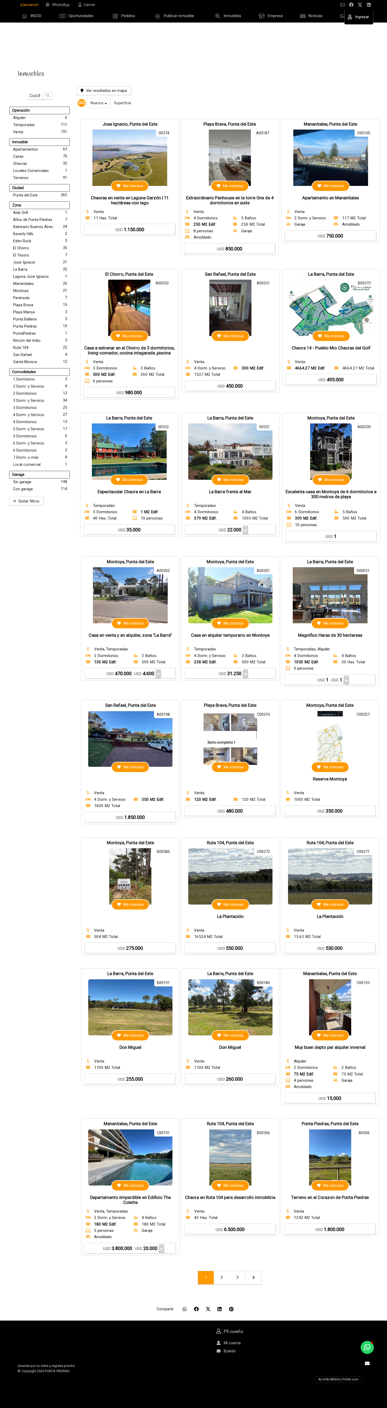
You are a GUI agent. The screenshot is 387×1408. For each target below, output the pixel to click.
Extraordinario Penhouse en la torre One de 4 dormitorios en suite (230, 200)
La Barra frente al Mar (230, 491)
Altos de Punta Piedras (40, 219)
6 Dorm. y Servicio (40, 443)
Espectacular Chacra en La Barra (129, 491)
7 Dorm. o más (40, 457)
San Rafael (40, 354)
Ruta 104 (40, 347)
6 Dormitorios (40, 450)
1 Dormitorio (40, 379)
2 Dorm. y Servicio (40, 386)
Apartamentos (40, 149)
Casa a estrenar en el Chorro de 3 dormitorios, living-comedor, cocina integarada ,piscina (129, 350)
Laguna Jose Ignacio (40, 276)
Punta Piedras (40, 326)
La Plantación (230, 916)
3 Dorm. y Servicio (40, 400)
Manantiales (40, 283)
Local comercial (40, 464)
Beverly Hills (40, 233)
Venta (40, 132)
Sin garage (40, 482)
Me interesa (133, 186)
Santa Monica (40, 361)
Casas (40, 156)
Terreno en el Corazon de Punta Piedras (330, 1197)
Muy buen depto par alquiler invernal (330, 1047)
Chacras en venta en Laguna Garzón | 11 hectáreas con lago (130, 200)
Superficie (122, 103)
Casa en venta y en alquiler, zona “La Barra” (130, 635)
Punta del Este (40, 195)
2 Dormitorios (40, 393)
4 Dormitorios (40, 421)
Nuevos (98, 103)
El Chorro (40, 248)
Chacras (40, 163)
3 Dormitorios (40, 407)
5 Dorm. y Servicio (40, 429)
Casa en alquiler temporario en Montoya (230, 635)
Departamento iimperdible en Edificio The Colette (130, 1200)
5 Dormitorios (40, 436)
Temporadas (40, 124)
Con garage (40, 489)
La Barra (40, 269)
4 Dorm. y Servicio (40, 414)
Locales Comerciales (40, 170)
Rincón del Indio (40, 340)
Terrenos (40, 177)
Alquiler (40, 117)
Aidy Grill (40, 212)
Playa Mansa (40, 312)
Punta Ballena (40, 319)
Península (40, 297)
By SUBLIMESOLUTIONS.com (339, 1379)
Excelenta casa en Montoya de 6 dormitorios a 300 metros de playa (331, 494)
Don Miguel (130, 1047)
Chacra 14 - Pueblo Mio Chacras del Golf (331, 347)
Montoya (40, 290)
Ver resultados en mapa (106, 90)
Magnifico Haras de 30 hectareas (330, 635)
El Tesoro (40, 255)
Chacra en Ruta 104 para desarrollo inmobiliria (230, 1197)
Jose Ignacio (40, 262)
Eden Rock (40, 241)
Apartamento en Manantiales (330, 197)
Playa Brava (40, 305)
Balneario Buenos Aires (40, 226)
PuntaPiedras (40, 333)
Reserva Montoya (330, 779)
